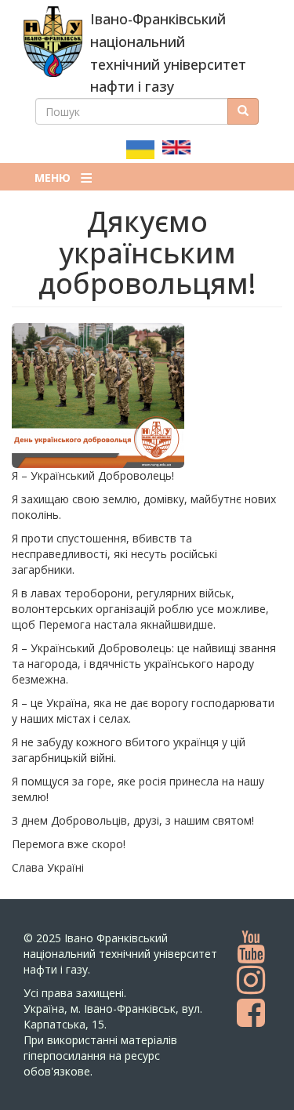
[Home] (53, 41)
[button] (147, 395)
